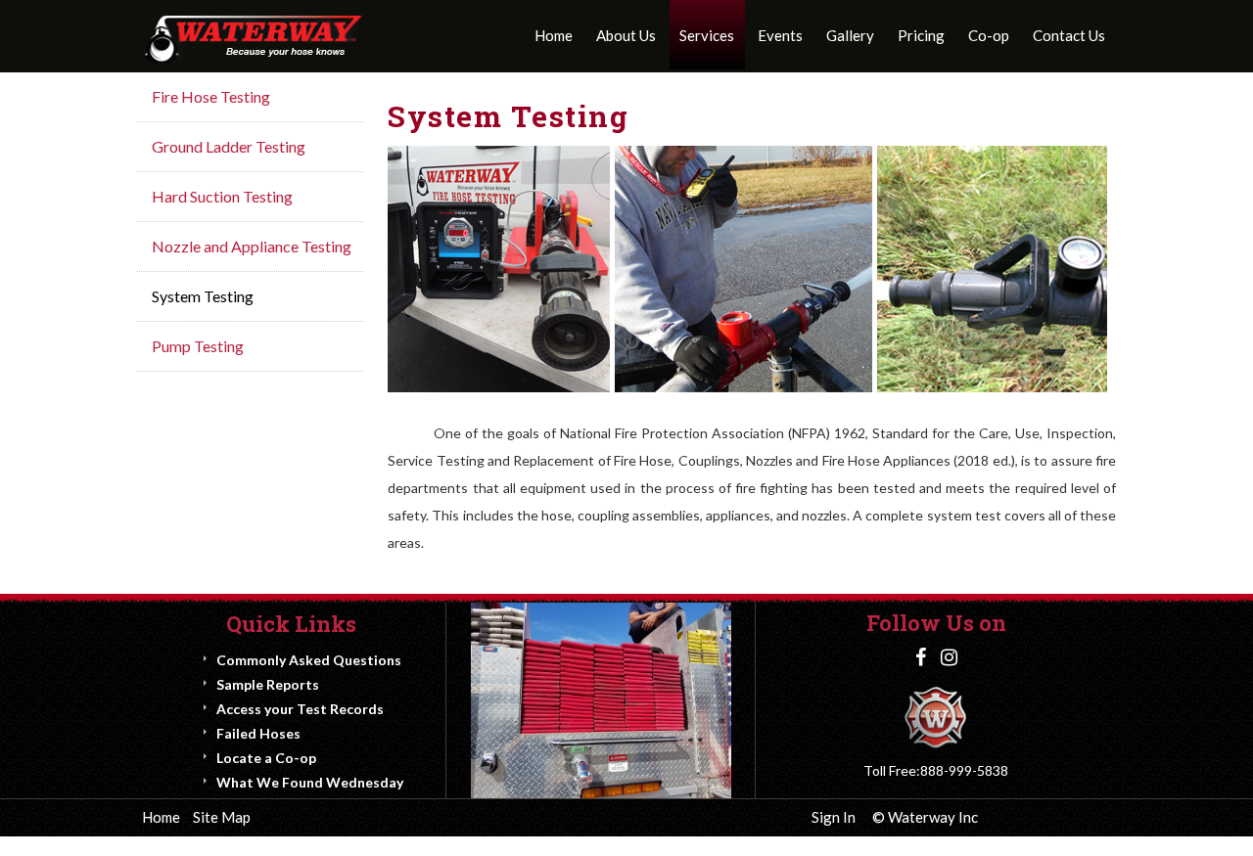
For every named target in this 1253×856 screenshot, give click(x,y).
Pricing (921, 35)
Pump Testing (198, 346)
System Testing (203, 296)
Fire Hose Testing (211, 96)
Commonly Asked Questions (308, 660)
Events (780, 35)
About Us (626, 35)
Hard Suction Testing (222, 196)
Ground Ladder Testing (228, 146)
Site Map (222, 817)
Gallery (850, 35)
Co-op (988, 35)
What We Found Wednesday (309, 782)
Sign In (834, 817)
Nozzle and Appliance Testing (251, 246)
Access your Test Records (300, 708)
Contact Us (1069, 35)
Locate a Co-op (266, 757)
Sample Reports (267, 684)
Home (553, 35)
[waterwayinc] (249, 37)
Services (706, 35)
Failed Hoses (258, 733)
